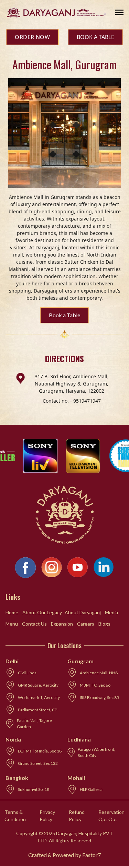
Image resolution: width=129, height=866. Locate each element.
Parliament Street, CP (37, 709)
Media (111, 612)
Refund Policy (77, 815)
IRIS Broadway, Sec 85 (99, 697)
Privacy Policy (47, 815)
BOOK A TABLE (95, 37)
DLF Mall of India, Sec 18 (40, 751)
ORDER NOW (32, 37)
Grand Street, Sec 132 (38, 763)
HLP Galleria (91, 789)
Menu (12, 624)
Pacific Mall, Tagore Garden (34, 723)
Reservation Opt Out (111, 815)
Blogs (104, 624)
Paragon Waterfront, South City (96, 752)
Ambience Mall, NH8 (99, 672)
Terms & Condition (15, 815)
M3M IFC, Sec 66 (95, 685)
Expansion (62, 624)
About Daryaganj (83, 612)
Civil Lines (27, 672)
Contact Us (34, 624)
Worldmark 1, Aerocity (39, 697)
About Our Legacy (42, 612)
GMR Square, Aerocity (38, 685)
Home (12, 612)
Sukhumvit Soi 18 (33, 789)
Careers (85, 624)
